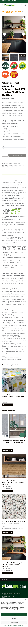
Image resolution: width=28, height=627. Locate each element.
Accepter (14, 614)
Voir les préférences (14, 622)
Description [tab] (14, 172)
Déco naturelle (5, 529)
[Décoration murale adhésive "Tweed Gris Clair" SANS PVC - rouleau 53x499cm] (14, 426)
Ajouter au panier (17, 155)
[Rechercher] (21, 5)
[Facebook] (2, 579)
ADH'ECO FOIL (21, 528)
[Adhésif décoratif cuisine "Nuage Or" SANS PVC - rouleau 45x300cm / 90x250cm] (14, 548)
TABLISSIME (4, 402)
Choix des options (7, 404)
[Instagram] (4, 579)
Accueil (3, 11)
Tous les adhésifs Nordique (16, 165)
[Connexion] (24, 5)
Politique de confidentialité (18, 625)
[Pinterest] (6, 579)
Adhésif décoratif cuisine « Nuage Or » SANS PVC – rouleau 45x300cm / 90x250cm (12, 564)
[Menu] (2, 5)
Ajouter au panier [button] (7, 450)
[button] (26, 599)
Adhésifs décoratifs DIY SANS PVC (14, 11)
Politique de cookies (8, 625)
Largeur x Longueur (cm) (8, 146)
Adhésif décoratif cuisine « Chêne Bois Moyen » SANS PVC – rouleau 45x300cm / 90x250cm (13, 482)
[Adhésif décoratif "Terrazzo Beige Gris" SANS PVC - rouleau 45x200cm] (14, 506)
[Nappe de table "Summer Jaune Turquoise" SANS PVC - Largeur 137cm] (14, 380)
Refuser (14, 618)
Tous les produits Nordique (9, 166)
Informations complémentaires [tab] (13, 175)
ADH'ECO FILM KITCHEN (7, 12)
